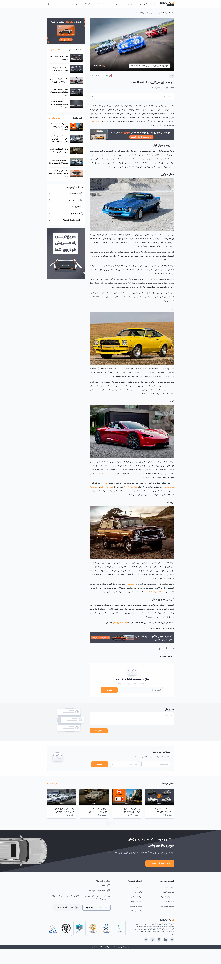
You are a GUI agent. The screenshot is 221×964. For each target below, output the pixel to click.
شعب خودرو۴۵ (136, 901)
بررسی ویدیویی (127, 4)
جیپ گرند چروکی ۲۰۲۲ (157, 592)
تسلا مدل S (94, 487)
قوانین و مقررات (136, 911)
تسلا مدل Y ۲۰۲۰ (130, 487)
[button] (108, 823)
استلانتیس (131, 584)
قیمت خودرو (169, 487)
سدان (105, 483)
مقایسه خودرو (99, 4)
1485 (104, 885)
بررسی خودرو (114, 4)
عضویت (109, 690)
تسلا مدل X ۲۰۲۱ (106, 487)
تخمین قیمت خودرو (167, 896)
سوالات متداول (136, 896)
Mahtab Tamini (168, 88)
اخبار (162, 13)
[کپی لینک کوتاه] (172, 648)
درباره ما (139, 887)
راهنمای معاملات (71, 4)
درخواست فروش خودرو (161, 863)
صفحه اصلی (170, 13)
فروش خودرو (94, 121)
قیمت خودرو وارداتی (120, 622)
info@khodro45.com (97, 890)
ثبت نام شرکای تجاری (166, 906)
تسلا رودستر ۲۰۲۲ (101, 473)
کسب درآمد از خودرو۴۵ (64, 907)
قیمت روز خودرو (168, 892)
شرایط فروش (86, 4)
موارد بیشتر (55, 49)
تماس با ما (138, 892)
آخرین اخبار (143, 4)
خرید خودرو (170, 901)
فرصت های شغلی (136, 906)
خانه (153, 4)
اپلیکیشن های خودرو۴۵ (94, 907)
